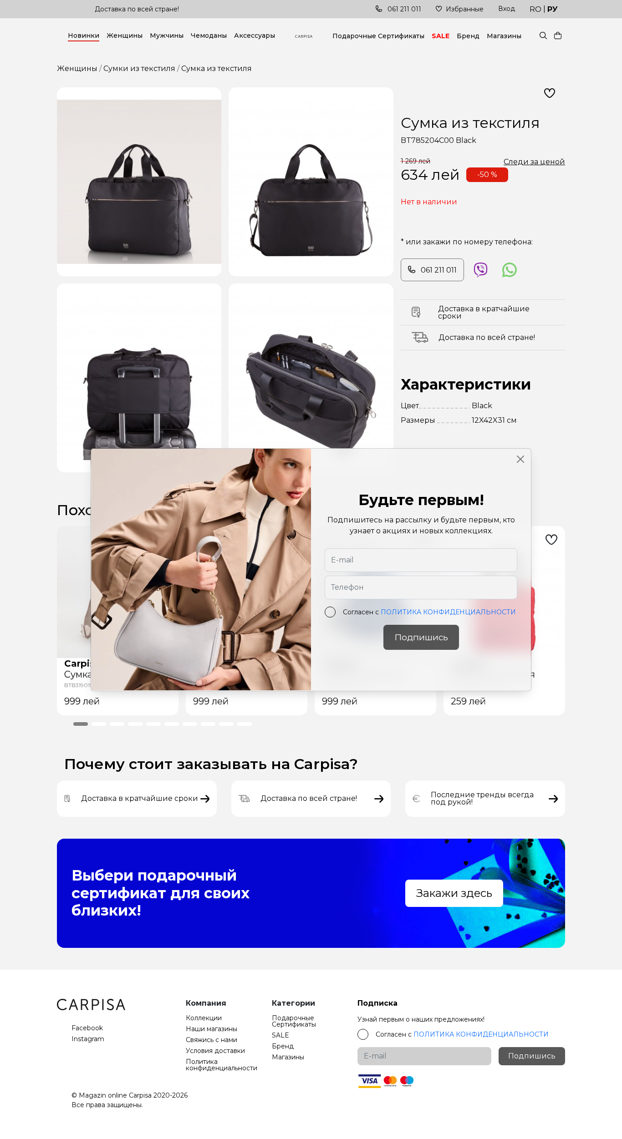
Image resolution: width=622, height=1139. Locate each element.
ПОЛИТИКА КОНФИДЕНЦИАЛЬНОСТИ (448, 612)
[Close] (520, 459)
